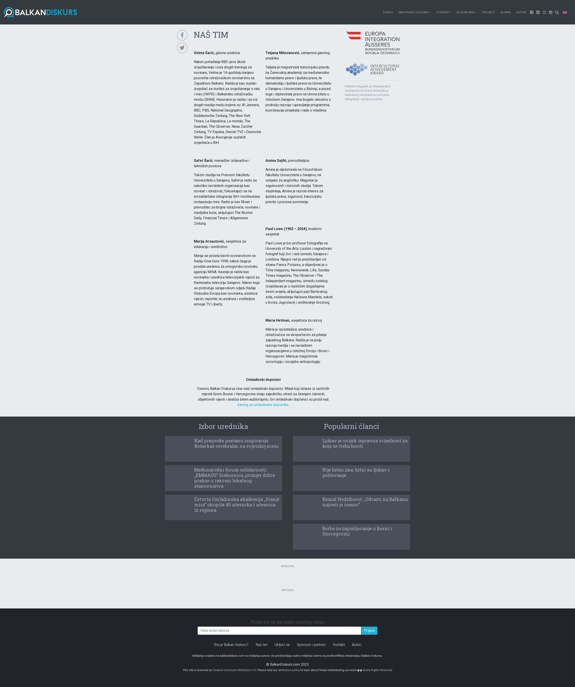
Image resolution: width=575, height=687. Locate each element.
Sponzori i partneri (311, 645)
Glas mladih (465, 12)
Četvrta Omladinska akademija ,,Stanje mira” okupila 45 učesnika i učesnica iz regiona (236, 504)
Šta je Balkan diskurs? (231, 645)
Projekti (488, 12)
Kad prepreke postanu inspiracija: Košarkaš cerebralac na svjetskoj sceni (236, 443)
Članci (388, 12)
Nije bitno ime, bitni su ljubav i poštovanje (355, 472)
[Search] (557, 12)
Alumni (505, 12)
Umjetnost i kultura (413, 12)
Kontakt (339, 645)
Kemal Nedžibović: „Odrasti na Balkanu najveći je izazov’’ (365, 501)
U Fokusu (442, 12)
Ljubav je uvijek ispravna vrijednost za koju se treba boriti (364, 443)
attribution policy (289, 670)
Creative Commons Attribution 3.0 (234, 670)
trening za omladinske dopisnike (262, 405)
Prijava (369, 630)
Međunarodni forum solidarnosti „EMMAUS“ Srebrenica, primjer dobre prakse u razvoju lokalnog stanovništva (234, 478)
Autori (521, 12)
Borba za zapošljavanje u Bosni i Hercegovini (357, 531)
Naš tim (262, 645)
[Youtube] (544, 12)
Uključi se (282, 645)
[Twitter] (538, 12)
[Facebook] (532, 12)
